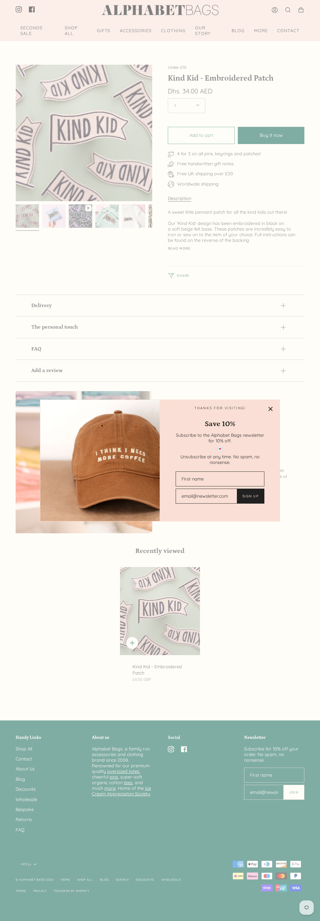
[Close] (271, 409)
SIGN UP (250, 496)
